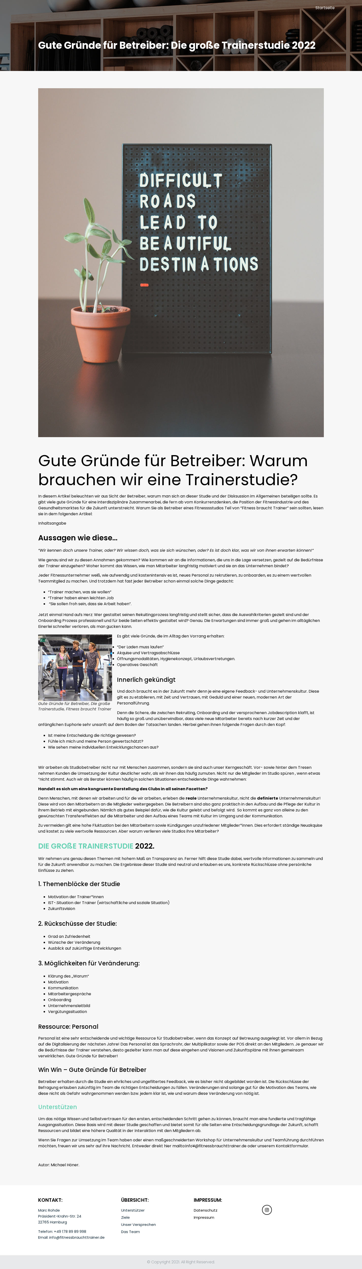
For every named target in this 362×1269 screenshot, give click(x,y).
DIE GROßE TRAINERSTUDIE (85, 846)
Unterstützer (133, 1210)
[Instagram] (267, 1210)
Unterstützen (57, 1107)
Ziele (125, 1217)
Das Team (130, 1231)
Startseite (325, 8)
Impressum (204, 1217)
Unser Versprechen (138, 1224)
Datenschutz (205, 1210)
